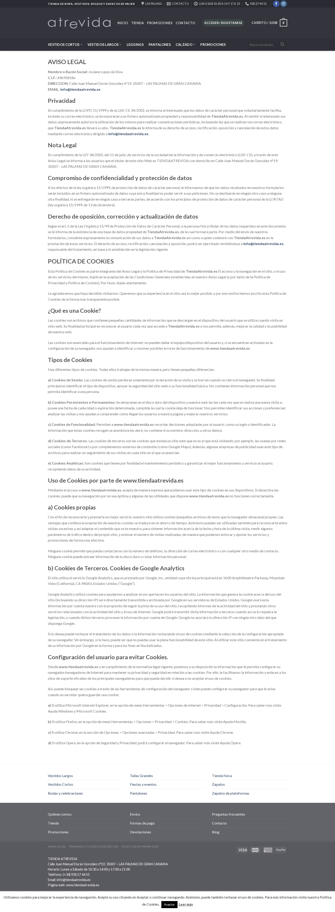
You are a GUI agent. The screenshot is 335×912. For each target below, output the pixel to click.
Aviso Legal (57, 846)
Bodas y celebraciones (65, 793)
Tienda (137, 23)
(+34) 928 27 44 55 (76, 874)
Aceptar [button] (169, 904)
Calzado (184, 45)
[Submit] (282, 45)
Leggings (135, 45)
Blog (215, 832)
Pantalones (160, 45)
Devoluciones (140, 832)
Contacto (185, 23)
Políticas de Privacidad (140, 846)
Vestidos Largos (103, 45)
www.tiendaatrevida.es (82, 885)
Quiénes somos (60, 814)
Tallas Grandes (141, 775)
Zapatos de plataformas (230, 793)
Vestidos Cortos (63, 45)
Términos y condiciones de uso (94, 846)
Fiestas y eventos (143, 784)
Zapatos (218, 784)
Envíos (135, 814)
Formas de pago (142, 823)
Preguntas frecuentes (228, 814)
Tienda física (222, 775)
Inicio (122, 23)
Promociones (159, 23)
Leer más (186, 904)
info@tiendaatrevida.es (74, 880)
